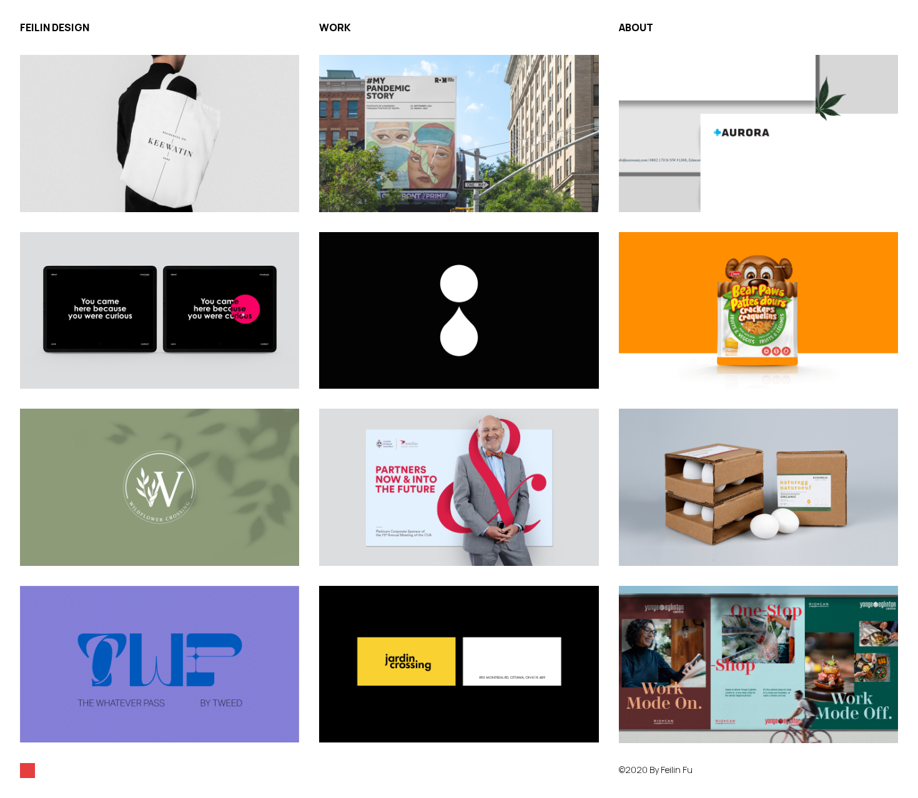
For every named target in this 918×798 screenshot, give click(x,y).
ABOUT (636, 27)
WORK (335, 27)
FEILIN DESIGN (54, 27)
